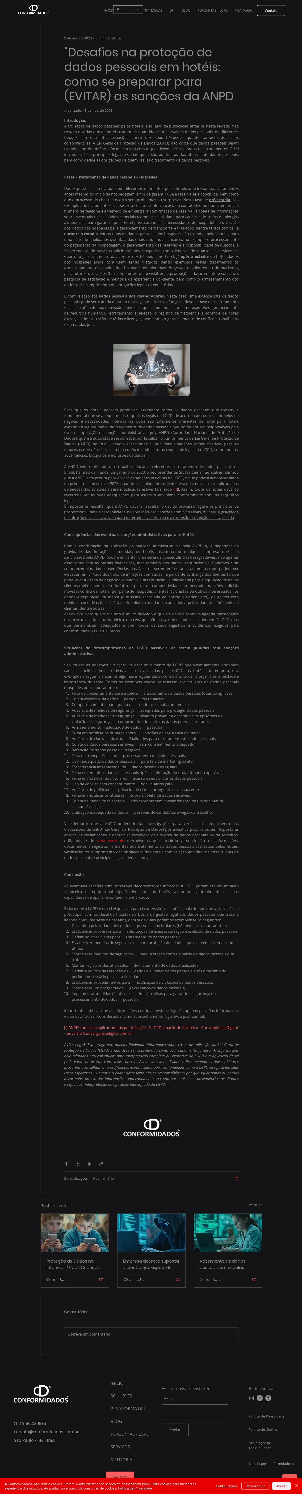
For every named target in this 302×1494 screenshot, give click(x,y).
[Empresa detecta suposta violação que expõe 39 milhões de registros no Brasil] (151, 1233)
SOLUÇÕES (121, 1396)
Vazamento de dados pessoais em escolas (223, 1264)
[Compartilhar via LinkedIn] (89, 1164)
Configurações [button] (227, 1486)
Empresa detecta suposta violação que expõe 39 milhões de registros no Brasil (151, 1264)
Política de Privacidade (135, 1488)
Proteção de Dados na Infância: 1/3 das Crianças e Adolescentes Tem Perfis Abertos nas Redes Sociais (74, 1264)
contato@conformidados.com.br (46, 1431)
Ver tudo (255, 1205)
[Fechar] (296, 1486)
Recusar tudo (255, 1486)
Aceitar (281, 1486)
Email (166, 1399)
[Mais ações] (236, 38)
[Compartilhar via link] (101, 1164)
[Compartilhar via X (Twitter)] (78, 1164)
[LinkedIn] (260, 1398)
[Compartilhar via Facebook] (66, 1164)
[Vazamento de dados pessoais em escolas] (228, 1233)
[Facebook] (268, 1398)
